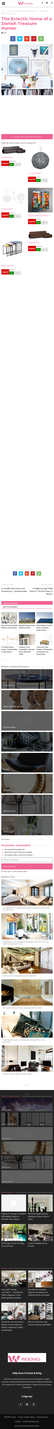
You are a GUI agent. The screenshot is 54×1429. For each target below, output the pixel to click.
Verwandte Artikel (10, 603)
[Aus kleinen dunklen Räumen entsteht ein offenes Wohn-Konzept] (40, 1278)
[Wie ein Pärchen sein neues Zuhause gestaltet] (40, 1311)
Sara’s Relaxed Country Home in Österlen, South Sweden (44, 628)
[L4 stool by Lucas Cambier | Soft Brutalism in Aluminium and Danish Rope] (44, 639)
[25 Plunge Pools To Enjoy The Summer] (13, 1232)
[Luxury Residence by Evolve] (40, 1232)
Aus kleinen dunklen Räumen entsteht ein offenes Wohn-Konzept (39, 1292)
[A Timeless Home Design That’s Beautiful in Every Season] (9, 639)
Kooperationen (42, 1417)
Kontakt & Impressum (31, 1421)
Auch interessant (10, 607)
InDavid (18, 1421)
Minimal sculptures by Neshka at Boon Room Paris (38, 1216)
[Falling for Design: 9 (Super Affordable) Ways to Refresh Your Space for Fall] (13, 1203)
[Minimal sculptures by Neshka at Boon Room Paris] (40, 1203)
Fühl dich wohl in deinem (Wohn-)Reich (18, 1074)
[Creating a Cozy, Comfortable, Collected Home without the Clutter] (27, 639)
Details (17, 164)
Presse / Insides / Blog (26, 1417)
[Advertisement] (27, 115)
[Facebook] (42, 2)
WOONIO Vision (10, 1417)
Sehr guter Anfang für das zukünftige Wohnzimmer (22, 1008)
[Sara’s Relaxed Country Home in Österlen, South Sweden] (44, 617)
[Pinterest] (52, 2)
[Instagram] (47, 2)
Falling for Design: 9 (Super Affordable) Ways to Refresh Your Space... (13, 1216)
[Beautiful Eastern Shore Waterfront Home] (27, 617)
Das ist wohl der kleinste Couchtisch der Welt (19, 976)
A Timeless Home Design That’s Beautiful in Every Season (9, 649)
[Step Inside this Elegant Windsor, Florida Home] (9, 617)
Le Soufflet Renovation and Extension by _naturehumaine (14, 589)
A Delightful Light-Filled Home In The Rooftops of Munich (41, 591)
